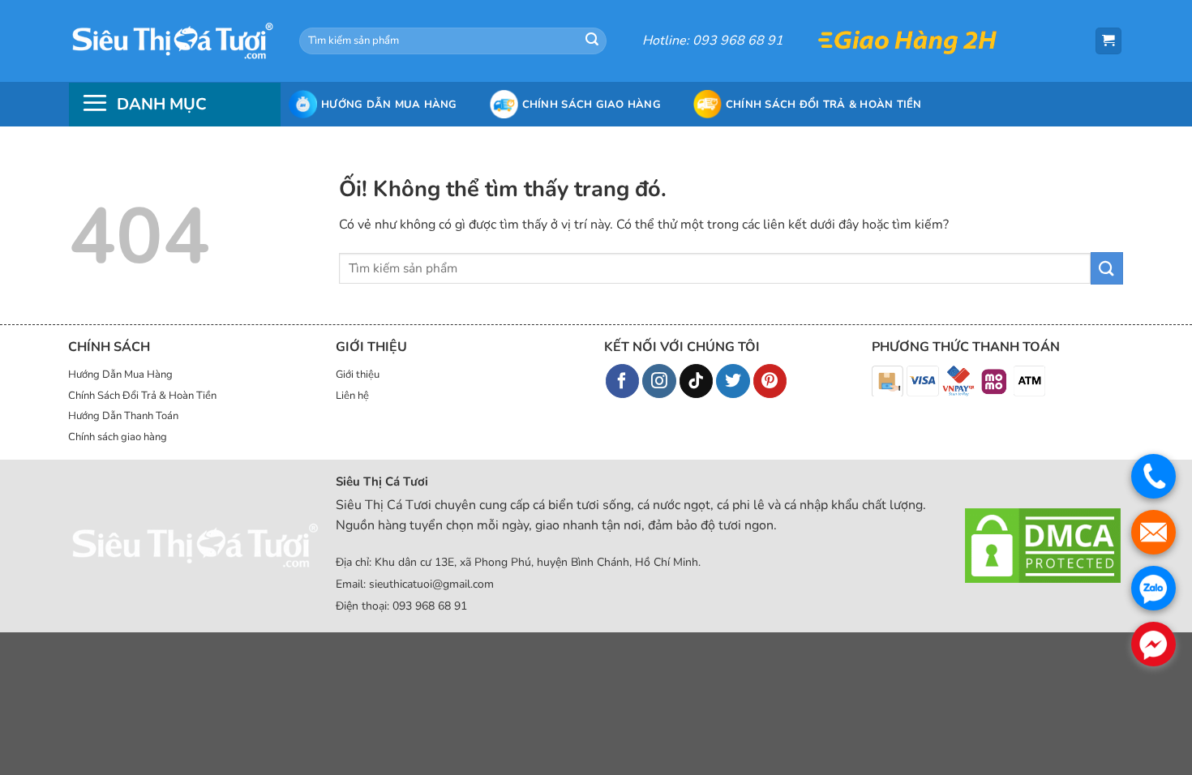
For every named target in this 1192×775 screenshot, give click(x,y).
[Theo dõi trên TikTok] (697, 381)
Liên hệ (352, 395)
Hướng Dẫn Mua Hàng (120, 374)
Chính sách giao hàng (591, 104)
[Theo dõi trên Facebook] (623, 381)
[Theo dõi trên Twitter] (733, 381)
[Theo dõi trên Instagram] (659, 381)
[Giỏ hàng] (1109, 41)
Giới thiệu (357, 374)
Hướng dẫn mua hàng (389, 104)
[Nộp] (592, 41)
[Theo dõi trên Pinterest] (770, 381)
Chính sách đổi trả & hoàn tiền (824, 104)
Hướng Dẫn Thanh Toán (123, 416)
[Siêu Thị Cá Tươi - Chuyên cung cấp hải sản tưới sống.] (172, 40)
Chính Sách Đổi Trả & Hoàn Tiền (142, 395)
